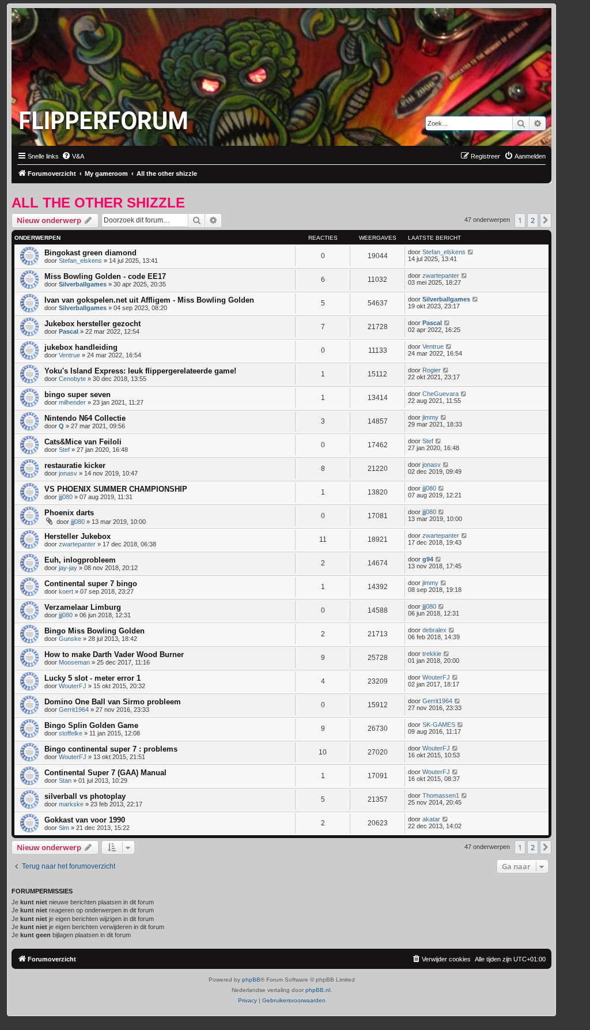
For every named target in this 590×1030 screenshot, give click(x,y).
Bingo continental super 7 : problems (110, 749)
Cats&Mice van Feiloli (83, 441)
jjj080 (66, 496)
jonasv (68, 473)
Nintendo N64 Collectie (85, 418)
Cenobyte (72, 378)
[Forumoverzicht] (106, 117)
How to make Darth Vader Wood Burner (114, 654)
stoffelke (70, 733)
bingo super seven (77, 394)
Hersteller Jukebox (77, 536)
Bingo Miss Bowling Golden (94, 631)
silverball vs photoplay (85, 796)
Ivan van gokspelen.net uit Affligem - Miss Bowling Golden (149, 300)
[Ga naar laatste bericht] (471, 251)
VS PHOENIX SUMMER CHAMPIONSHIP (115, 489)
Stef (64, 449)
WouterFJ (72, 685)
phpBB (251, 979)
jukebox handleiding (81, 347)
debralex (434, 630)
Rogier (431, 370)
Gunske (70, 638)
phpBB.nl (317, 990)
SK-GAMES (438, 724)
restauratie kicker (74, 465)
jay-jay (68, 567)
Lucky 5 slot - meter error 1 (92, 678)
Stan (65, 780)
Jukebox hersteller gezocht (92, 323)
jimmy (430, 417)
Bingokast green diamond (90, 252)
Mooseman (74, 662)
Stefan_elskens (80, 260)
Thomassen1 (440, 795)
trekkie (431, 653)
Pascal (68, 331)
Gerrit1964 (74, 709)
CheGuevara (440, 393)
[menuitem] (73, 156)
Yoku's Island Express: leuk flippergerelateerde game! (140, 371)
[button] (545, 220)
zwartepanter (440, 275)
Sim (64, 827)
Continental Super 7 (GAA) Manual (105, 772)
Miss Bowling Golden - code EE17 (105, 276)
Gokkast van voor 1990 (84, 820)
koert (66, 591)
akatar (431, 819)
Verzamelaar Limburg (82, 607)
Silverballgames (83, 284)
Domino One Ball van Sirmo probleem (112, 701)
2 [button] (533, 220)
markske (71, 804)
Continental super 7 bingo (90, 583)
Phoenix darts (69, 512)
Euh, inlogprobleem (80, 560)
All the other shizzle (98, 202)
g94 (427, 559)
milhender (72, 402)
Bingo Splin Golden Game (91, 725)
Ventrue (69, 355)
